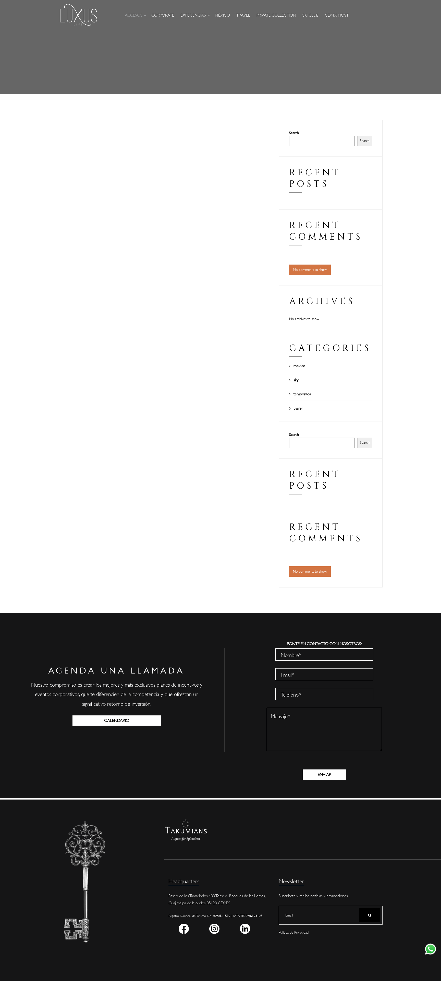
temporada (302, 394)
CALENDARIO (116, 720)
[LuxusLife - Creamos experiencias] (78, 15)
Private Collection (276, 15)
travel (297, 408)
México (222, 15)
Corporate (162, 15)
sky (296, 380)
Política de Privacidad (294, 932)
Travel (243, 15)
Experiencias (193, 15)
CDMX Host (337, 15)
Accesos (133, 15)
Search (294, 133)
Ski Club (310, 15)
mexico (299, 365)
